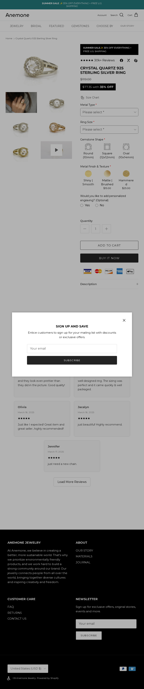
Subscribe (72, 360)
